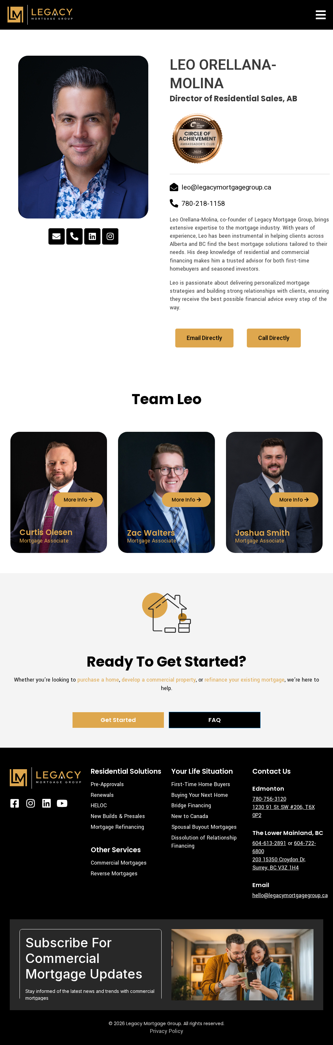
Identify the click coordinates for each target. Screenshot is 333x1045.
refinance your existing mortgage (245, 680)
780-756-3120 (269, 799)
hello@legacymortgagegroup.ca (290, 895)
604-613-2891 (269, 843)
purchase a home (98, 680)
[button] (321, 15)
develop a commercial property (159, 680)
